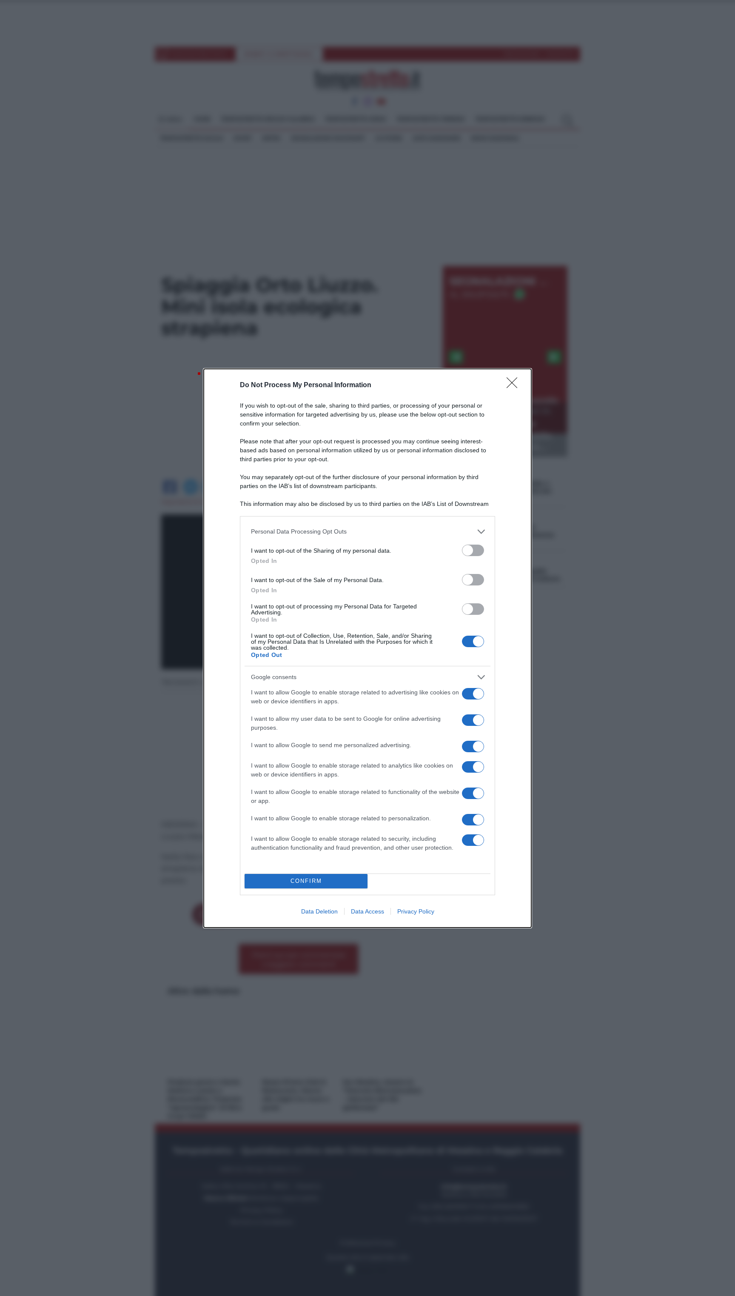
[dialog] (367, 648)
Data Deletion (319, 911)
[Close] (515, 385)
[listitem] (367, 531)
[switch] (473, 550)
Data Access (367, 911)
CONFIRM (306, 881)
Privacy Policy (415, 911)
